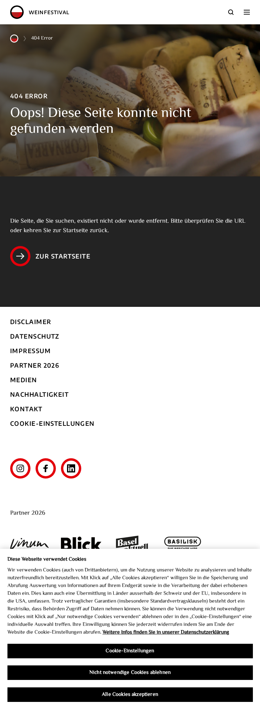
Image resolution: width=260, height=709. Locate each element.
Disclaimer (30, 321)
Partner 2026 (34, 365)
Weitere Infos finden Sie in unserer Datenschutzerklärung (166, 632)
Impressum (30, 350)
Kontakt (26, 409)
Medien (23, 380)
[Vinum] (30, 544)
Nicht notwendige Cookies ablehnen (130, 672)
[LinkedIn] (71, 468)
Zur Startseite (63, 256)
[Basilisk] (182, 544)
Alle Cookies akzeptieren (130, 694)
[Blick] (81, 544)
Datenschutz (35, 336)
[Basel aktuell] (132, 544)
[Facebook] (46, 468)
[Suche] (231, 12)
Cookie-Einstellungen (52, 423)
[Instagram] (20, 468)
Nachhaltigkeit (39, 394)
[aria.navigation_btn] (247, 12)
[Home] (17, 12)
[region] (130, 629)
